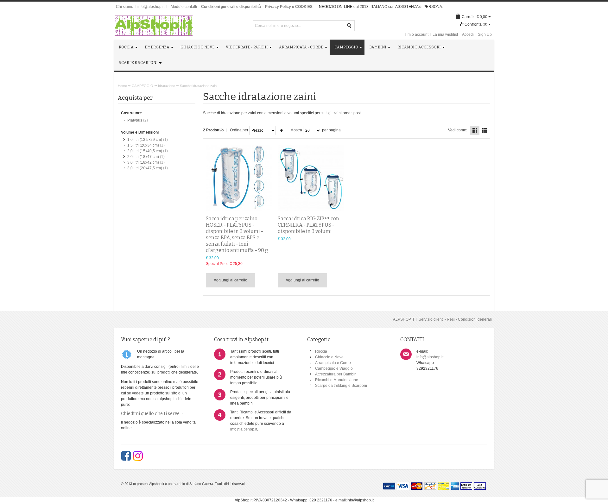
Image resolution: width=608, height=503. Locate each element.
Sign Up (485, 34)
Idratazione (166, 86)
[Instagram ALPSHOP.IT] (138, 456)
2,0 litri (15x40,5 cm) (144, 151)
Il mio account (416, 34)
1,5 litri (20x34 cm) (143, 145)
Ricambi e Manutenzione (336, 380)
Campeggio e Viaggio (334, 368)
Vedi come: (457, 130)
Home (122, 86)
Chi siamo (124, 6)
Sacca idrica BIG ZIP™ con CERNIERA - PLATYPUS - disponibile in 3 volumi (308, 225)
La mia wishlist (445, 34)
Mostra (296, 130)
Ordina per (239, 130)
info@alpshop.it (150, 6)
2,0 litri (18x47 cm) (143, 156)
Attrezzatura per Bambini (336, 374)
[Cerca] (349, 26)
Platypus (134, 120)
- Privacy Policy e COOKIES (288, 6)
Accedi (468, 34)
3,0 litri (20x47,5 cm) (144, 168)
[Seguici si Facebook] (126, 456)
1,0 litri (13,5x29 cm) (144, 139)
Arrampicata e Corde (333, 363)
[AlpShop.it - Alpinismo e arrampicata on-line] (153, 26)
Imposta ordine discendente (281, 130)
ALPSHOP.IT (404, 319)
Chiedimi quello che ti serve (150, 413)
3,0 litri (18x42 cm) (143, 162)
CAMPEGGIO (142, 86)
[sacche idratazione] (311, 178)
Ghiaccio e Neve (329, 357)
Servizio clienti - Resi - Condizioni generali (455, 319)
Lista (484, 130)
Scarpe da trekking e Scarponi (341, 385)
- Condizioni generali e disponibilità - (231, 6)
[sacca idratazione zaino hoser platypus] (239, 178)
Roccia (321, 351)
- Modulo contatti (182, 6)
